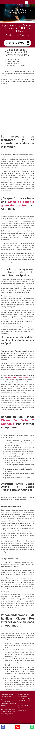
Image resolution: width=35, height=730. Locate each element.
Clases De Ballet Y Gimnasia (17, 422)
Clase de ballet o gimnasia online (17, 203)
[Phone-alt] (17, 727)
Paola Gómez (23, 377)
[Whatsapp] (32, 727)
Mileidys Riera (10, 377)
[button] (26, 2)
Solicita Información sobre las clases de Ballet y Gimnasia (17, 28)
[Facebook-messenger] (3, 727)
